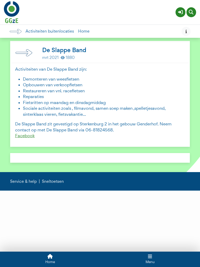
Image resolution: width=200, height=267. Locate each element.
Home (84, 31)
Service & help (23, 181)
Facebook (25, 135)
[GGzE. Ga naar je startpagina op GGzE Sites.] (12, 11)
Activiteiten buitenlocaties (50, 31)
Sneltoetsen (53, 181)
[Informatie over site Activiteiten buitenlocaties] (186, 31)
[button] (180, 12)
